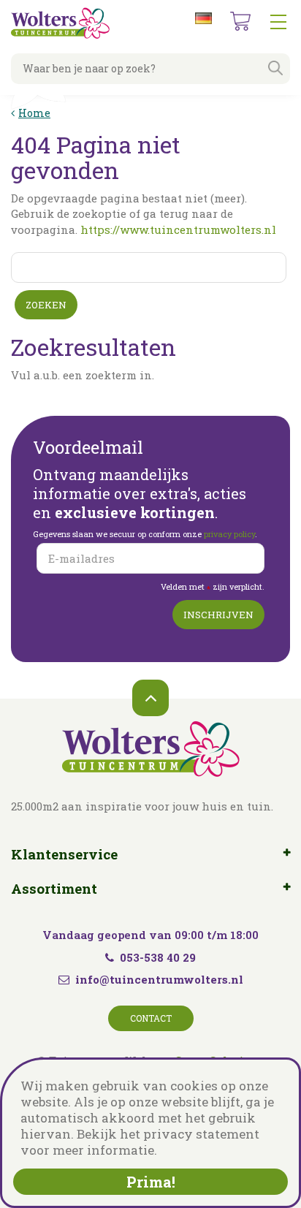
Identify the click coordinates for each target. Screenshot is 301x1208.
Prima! (150, 1181)
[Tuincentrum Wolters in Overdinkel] (60, 23)
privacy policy (229, 533)
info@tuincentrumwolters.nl (159, 979)
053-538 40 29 (158, 957)
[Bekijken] (240, 21)
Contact (151, 1018)
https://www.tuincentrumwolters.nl (178, 229)
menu (278, 22)
